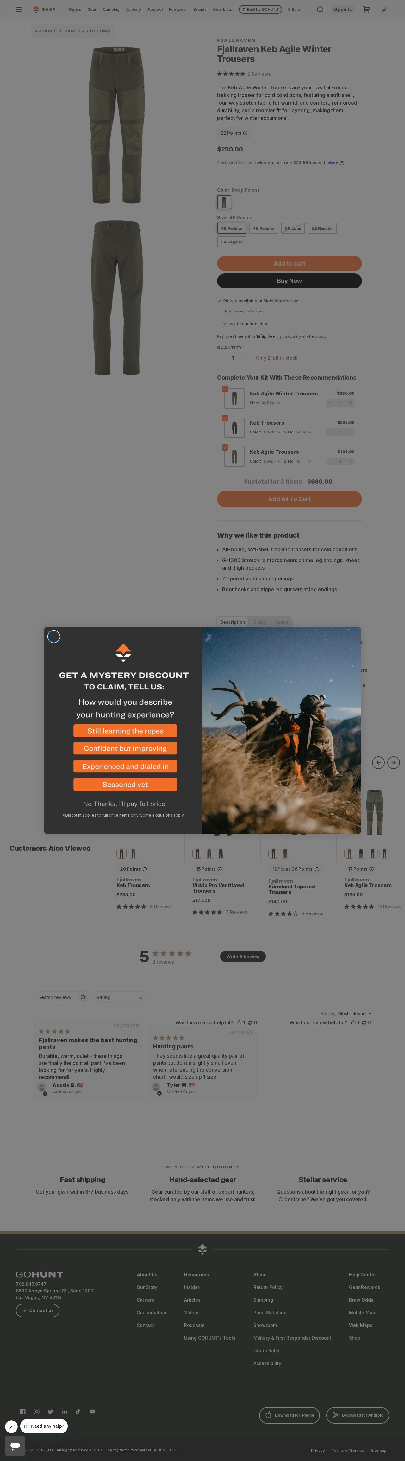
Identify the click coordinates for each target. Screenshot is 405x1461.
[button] (123, 733)
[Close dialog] (53, 636)
